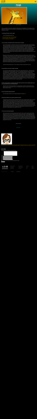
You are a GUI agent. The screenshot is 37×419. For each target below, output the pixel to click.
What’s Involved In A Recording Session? (9, 37)
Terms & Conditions (18, 171)
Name (2, 156)
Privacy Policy (12, 171)
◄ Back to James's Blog (18, 24)
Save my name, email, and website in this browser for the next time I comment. (10, 160)
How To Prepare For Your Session (8, 38)
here (25, 93)
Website (2, 159)
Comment (2, 155)
